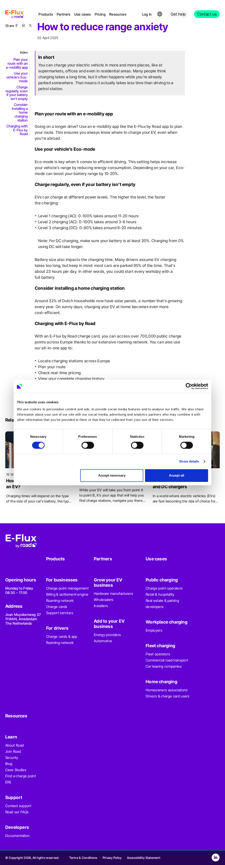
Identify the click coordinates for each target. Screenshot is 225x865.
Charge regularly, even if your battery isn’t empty (16, 93)
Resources (117, 14)
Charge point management (67, 588)
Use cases (82, 14)
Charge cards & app (61, 636)
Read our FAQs (17, 812)
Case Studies (15, 770)
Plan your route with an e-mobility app (17, 63)
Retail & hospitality (160, 594)
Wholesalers (104, 599)
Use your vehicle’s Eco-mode (17, 77)
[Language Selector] (159, 14)
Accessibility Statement (143, 858)
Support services (59, 613)
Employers (154, 630)
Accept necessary (111, 475)
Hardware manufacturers (113, 593)
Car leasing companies (164, 666)
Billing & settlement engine (67, 594)
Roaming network (60, 600)
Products (45, 14)
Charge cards (56, 606)
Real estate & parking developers (162, 603)
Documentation (17, 835)
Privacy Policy (112, 858)
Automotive (103, 641)
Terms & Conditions (83, 858)
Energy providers (107, 635)
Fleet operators (158, 654)
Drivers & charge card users (168, 696)
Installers (101, 606)
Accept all (176, 475)
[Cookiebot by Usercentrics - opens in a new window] (189, 386)
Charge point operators (164, 588)
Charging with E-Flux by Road (17, 130)
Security (11, 757)
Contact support (18, 806)
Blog (8, 763)
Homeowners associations (167, 690)
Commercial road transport (167, 660)
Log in (147, 14)
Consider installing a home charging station (20, 112)
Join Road (13, 751)
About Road (14, 745)
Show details (189, 461)
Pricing (100, 14)
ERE (8, 782)
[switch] (88, 445)
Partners (64, 14)
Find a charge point (20, 776)
